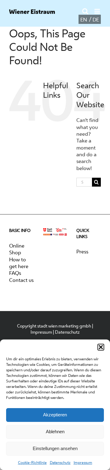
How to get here (18, 263)
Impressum (83, 462)
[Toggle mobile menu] (97, 11)
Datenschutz (60, 462)
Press (82, 251)
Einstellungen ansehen (55, 448)
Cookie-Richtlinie (32, 462)
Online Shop (16, 249)
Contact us (21, 280)
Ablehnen (55, 431)
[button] (101, 347)
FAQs (15, 273)
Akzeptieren (55, 414)
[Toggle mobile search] (85, 11)
